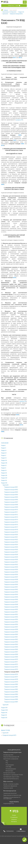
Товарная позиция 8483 (11, 692)
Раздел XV (4, 480)
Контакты (14, 821)
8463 (14, 140)
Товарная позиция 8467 (11, 652)
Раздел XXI (4, 717)
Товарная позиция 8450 (11, 609)
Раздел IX (3, 465)
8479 (14, 277)
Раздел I (3, 445)
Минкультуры (9, 770)
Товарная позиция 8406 (11, 499)
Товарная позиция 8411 (11, 512)
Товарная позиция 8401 (11, 487)
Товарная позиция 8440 (11, 584)
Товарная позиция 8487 (11, 701)
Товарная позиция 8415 (11, 522)
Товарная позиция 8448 (11, 604)
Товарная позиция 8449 (11, 607)
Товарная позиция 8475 (9, 735)
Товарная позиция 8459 (11, 632)
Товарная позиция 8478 (11, 679)
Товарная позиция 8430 (11, 559)
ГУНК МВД (8, 766)
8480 (2, 431)
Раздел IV (3, 453)
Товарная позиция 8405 (11, 497)
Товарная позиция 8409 (11, 507)
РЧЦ (7, 762)
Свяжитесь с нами (13, 5)
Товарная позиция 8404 (11, 494)
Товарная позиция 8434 (11, 569)
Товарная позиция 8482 (11, 689)
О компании (14, 817)
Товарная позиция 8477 (11, 677)
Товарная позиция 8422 (11, 539)
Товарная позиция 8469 (11, 657)
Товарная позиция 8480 (11, 684)
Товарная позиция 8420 (11, 534)
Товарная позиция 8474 (11, 669)
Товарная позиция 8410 (11, 509)
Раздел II (3, 448)
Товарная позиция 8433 (11, 567)
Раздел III (3, 450)
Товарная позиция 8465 (11, 647)
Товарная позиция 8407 (11, 502)
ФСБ (7, 760)
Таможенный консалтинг (10, 793)
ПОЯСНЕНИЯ (4, 443)
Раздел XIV (4, 478)
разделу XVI (19, 120)
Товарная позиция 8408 (11, 504)
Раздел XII (4, 473)
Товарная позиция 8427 (11, 552)
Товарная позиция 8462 (11, 639)
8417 (14, 57)
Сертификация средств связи (11, 776)
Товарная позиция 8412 (11, 514)
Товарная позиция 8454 (11, 619)
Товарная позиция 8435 (11, 572)
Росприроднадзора (11, 768)
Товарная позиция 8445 (11, 597)
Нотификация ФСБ (8, 755)
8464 (2, 184)
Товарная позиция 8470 (11, 659)
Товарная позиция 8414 (11, 519)
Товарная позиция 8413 (11, 517)
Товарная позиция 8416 (11, 524)
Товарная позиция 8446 (11, 599)
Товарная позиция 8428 (11, 554)
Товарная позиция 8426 (11, 549)
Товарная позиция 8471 (11, 662)
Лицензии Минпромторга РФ (11, 756)
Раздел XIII (4, 475)
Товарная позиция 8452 (11, 614)
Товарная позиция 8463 (11, 642)
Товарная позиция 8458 (11, 629)
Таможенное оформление (10, 786)
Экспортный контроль (9, 772)
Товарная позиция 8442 (11, 589)
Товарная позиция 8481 (11, 687)
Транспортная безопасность (11, 778)
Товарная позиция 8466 (11, 649)
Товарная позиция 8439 (11, 582)
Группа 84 (5, 485)
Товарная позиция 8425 (11, 547)
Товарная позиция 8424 (11, 544)
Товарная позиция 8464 (11, 644)
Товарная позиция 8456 (11, 624)
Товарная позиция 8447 (11, 602)
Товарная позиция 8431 (11, 562)
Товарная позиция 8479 (11, 682)
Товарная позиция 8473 (11, 667)
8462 (19, 135)
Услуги (14, 815)
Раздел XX (4, 715)
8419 (21, 425)
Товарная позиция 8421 (11, 537)
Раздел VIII (4, 463)
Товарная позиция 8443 (11, 592)
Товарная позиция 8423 (11, 542)
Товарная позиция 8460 (11, 634)
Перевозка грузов (8, 788)
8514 (20, 57)
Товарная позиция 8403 (11, 492)
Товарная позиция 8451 (11, 612)
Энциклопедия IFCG (8, 803)
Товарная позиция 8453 (11, 617)
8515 (2, 145)
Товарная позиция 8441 (11, 587)
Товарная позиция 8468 (11, 654)
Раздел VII (4, 460)
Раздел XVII (4, 707)
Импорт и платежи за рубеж (11, 784)
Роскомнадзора (10, 765)
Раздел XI (3, 470)
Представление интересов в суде (12, 795)
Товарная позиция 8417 (11, 527)
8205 (17, 414)
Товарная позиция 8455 (11, 622)
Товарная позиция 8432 (11, 564)
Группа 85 (5, 704)
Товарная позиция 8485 (11, 696)
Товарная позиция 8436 (11, 574)
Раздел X (3, 468)
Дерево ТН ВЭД (5, 730)
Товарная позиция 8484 (11, 694)
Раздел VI (3, 458)
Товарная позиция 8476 (11, 674)
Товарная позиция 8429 (11, 557)
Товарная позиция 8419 (11, 532)
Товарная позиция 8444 (11, 594)
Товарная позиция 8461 (11, 637)
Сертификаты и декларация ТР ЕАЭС (13, 774)
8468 (22, 143)
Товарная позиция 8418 (11, 529)
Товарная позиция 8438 (11, 579)
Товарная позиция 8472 (11, 664)
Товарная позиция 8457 (11, 627)
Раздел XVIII (4, 710)
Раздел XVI (4, 483)
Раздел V (3, 455)
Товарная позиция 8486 (11, 699)
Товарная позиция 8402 (11, 489)
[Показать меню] (25, 2)
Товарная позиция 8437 (11, 577)
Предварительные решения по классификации (11, 798)
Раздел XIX (4, 712)
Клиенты (14, 819)
